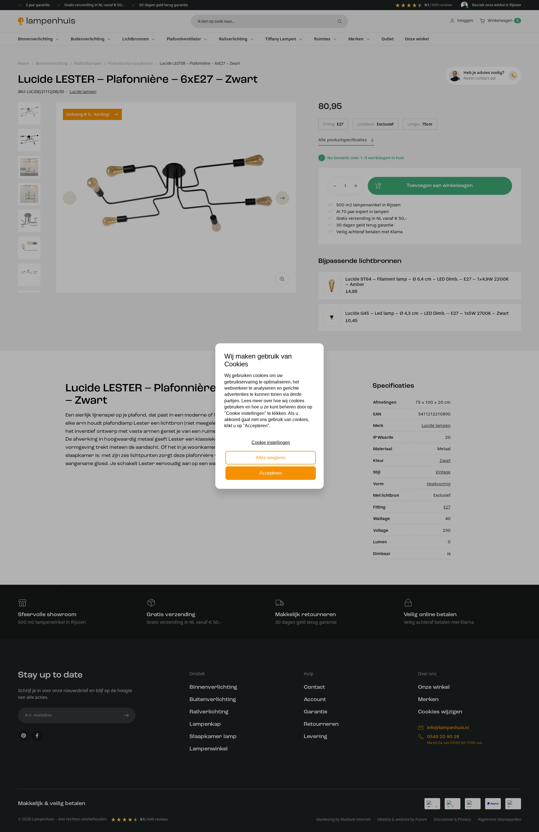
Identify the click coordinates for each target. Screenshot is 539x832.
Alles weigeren (271, 457)
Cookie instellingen (271, 442)
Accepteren (270, 472)
